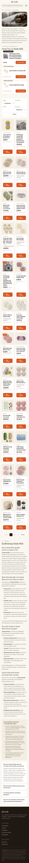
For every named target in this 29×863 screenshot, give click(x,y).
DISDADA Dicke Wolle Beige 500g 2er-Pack (7, 172)
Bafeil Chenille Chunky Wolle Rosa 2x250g (7, 349)
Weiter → (23, 534)
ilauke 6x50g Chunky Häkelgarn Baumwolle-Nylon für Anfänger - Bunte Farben (7, 383)
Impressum (4, 842)
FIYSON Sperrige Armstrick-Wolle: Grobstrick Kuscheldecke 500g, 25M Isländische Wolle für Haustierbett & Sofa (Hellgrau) (15, 56)
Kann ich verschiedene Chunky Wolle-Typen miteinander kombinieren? (14, 800)
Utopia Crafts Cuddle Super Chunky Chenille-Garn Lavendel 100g (21, 350)
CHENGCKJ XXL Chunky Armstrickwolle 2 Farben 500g (7, 448)
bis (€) (4, 106)
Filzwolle (4, 828)
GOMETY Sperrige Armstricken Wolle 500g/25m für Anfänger (21, 448)
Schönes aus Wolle (6, 832)
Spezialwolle (8, 10)
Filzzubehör (4, 830)
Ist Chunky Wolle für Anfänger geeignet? (12, 793)
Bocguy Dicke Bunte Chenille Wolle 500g (7, 480)
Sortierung (17, 106)
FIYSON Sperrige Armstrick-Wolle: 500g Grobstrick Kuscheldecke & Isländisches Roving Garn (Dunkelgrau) (20, 138)
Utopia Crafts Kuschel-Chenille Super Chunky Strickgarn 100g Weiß (20, 207)
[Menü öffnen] (26, 5)
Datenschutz (5, 844)
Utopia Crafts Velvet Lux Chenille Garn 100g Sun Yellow (7, 136)
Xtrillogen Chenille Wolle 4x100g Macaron (20, 381)
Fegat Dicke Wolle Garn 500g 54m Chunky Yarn (21, 172)
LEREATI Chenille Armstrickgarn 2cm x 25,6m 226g (6, 207)
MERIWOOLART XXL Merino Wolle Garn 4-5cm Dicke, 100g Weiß (7, 516)
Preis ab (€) (17, 100)
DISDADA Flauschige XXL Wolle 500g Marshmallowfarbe (20, 481)
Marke (4, 100)
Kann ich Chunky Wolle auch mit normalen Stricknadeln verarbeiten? (13, 765)
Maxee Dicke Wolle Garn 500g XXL (6, 416)
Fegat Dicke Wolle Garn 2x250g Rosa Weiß (17, 70)
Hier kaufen (22, 62)
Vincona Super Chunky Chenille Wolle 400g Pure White (20, 316)
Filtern (14, 114)
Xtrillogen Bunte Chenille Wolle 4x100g (20, 416)
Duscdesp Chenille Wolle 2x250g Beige (16, 85)
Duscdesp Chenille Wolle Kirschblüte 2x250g (21, 276)
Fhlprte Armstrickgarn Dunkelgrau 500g (20, 515)
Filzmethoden (5, 825)
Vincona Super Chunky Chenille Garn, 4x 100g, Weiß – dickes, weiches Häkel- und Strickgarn (7, 240)
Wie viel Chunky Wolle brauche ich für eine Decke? (14, 786)
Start (3, 10)
